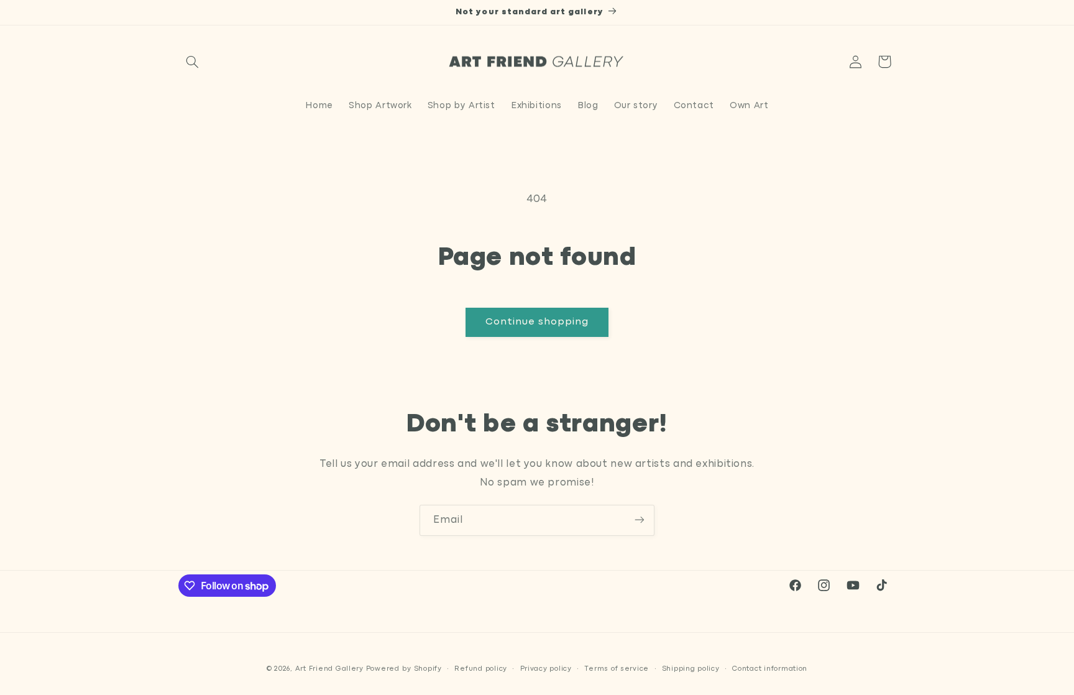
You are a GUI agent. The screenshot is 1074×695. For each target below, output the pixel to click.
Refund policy (480, 668)
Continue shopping (537, 322)
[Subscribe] (639, 520)
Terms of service (616, 668)
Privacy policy (546, 668)
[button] (192, 61)
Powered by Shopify (404, 668)
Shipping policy (691, 668)
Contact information (769, 668)
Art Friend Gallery (329, 668)
